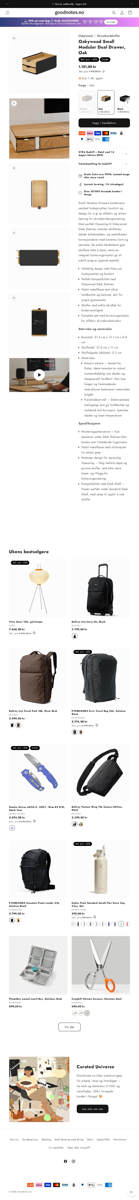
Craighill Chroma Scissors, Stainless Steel (97, 999)
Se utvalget (110, 22)
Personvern (120, 1139)
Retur (90, 1139)
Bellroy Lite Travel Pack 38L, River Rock (33, 711)
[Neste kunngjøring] (132, 4)
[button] (8, 13)
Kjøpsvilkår (103, 1139)
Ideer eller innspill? (79, 1147)
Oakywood (86, 36)
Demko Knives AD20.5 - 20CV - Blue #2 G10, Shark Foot (37, 809)
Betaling (46, 1139)
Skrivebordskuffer (108, 36)
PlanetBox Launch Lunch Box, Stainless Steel (35, 999)
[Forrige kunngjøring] (7, 4)
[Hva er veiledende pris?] (103, 71)
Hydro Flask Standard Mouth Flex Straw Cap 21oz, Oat (98, 905)
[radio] (87, 102)
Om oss (14, 1139)
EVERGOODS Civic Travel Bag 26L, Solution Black (99, 713)
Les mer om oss (92, 1109)
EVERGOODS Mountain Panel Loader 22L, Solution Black (34, 905)
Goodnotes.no (24, 1191)
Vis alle (69, 1027)
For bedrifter (56, 1147)
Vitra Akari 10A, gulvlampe (26, 621)
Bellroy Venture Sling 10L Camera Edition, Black (97, 808)
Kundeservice (30, 1139)
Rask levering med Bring (69, 1139)
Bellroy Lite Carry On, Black (89, 621)
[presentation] (127, 102)
